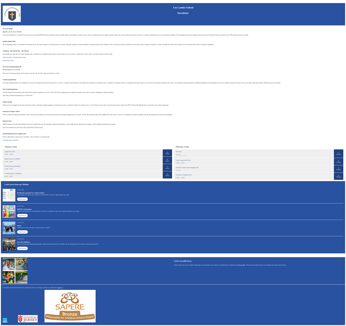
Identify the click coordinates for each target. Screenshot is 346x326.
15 (167, 167)
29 (167, 174)
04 (167, 152)
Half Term (179, 151)
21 (338, 161)
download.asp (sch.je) (8, 60)
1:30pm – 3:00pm (9, 161)
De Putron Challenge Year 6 (184, 175)
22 (338, 168)
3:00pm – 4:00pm (9, 169)
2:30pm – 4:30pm (9, 176)
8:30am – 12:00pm (180, 177)
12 (338, 153)
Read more (22, 199)
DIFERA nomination (24, 209)
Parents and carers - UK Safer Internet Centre (14, 57)
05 (167, 159)
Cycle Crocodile (241, 265)
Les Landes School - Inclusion (10, 140)
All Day (178, 154)
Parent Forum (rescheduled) (12, 166)
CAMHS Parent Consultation (13, 173)
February (338, 154)
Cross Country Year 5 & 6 (183, 160)
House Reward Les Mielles (12, 159)
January (167, 153)
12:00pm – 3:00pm (180, 163)
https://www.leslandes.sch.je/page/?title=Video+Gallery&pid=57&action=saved (23, 127)
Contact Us (60, 287)
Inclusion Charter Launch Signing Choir (187, 167)
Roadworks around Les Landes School (30, 193)
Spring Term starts (10, 151)
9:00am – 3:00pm (9, 154)
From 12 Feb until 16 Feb (181, 155)
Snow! (19, 226)
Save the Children (23, 242)
